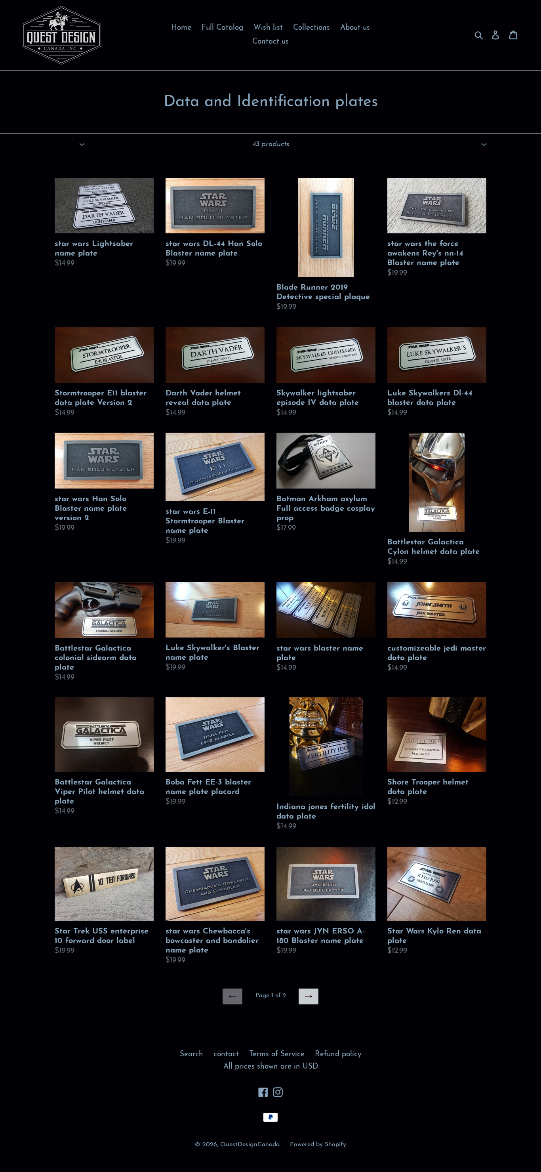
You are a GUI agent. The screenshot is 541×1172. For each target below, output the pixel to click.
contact (226, 1054)
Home (181, 28)
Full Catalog (222, 28)
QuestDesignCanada (250, 1144)
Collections (311, 28)
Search (191, 1054)
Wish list (268, 28)
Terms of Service (277, 1054)
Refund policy (338, 1054)
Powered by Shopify (318, 1144)
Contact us (270, 42)
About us (355, 28)
